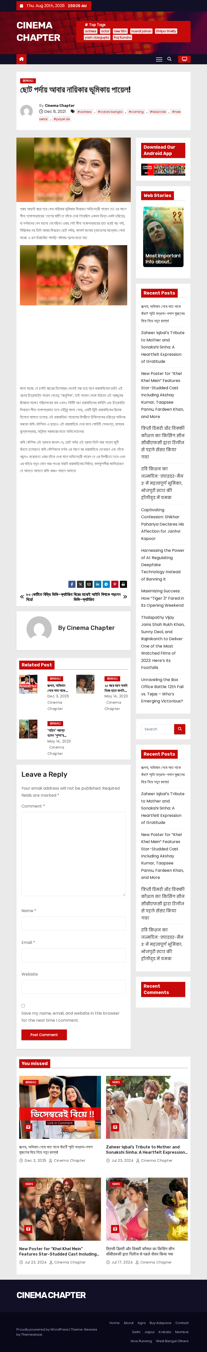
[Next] (180, 237)
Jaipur (149, 1332)
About (129, 1323)
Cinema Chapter (60, 106)
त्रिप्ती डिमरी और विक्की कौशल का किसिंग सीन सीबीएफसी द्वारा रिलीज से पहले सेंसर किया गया (163, 443)
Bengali (28, 81)
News (116, 1082)
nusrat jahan (141, 31)
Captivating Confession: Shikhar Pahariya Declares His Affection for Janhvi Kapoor (162, 524)
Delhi (136, 1332)
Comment (33, 806)
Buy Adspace (160, 1323)
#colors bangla (110, 112)
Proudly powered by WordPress (42, 1329)
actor (105, 31)
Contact (182, 1323)
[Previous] (146, 237)
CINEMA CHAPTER (51, 1295)
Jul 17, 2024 (123, 1262)
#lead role (158, 112)
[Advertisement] (73, 343)
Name (28, 911)
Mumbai (182, 1332)
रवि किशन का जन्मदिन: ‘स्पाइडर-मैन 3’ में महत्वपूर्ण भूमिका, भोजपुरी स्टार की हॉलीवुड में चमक (162, 483)
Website (29, 974)
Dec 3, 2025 (58, 696)
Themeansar (31, 1334)
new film (120, 31)
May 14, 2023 (116, 696)
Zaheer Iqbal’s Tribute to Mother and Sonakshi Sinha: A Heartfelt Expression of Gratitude (163, 347)
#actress (84, 112)
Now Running (141, 1341)
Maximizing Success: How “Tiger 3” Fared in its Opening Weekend (162, 598)
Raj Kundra (122, 37)
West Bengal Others (172, 1341)
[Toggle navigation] (159, 59)
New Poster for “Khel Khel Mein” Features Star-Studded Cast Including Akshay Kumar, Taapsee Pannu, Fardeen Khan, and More (162, 395)
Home (115, 1323)
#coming (136, 112)
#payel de (62, 119)
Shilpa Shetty (166, 31)
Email (28, 942)
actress (90, 31)
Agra (142, 1323)
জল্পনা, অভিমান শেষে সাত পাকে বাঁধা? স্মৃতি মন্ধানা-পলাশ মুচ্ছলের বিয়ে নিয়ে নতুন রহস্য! (163, 314)
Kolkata (165, 1332)
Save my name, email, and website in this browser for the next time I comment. (70, 1016)
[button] (170, 59)
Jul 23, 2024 (123, 1160)
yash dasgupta (97, 37)
